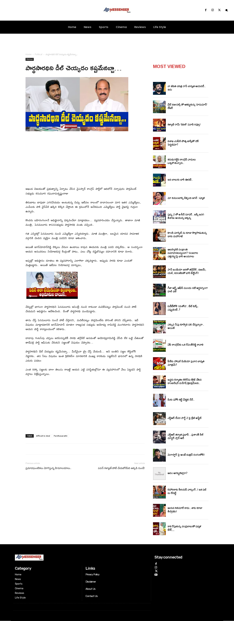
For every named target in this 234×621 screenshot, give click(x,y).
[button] (226, 10)
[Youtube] (156, 574)
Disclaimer (90, 581)
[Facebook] (205, 10)
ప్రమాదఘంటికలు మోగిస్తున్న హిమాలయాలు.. (48, 468)
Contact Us (91, 596)
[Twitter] (219, 10)
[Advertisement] (85, 160)
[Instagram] (212, 10)
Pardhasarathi (60, 435)
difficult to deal (43, 435)
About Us (90, 588)
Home (29, 54)
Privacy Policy (92, 574)
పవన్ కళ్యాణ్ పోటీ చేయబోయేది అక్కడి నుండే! (121, 468)
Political (38, 54)
